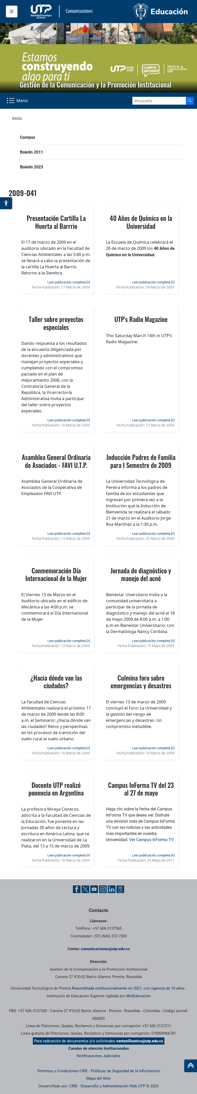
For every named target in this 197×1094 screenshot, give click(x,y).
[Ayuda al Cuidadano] (120, 889)
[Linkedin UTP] (111, 889)
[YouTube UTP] (94, 889)
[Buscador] (190, 101)
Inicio (17, 118)
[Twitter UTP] (85, 889)
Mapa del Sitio (98, 1078)
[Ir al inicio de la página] (190, 1066)
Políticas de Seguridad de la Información (125, 1071)
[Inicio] (190, 1065)
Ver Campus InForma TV (151, 839)
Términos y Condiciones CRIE (62, 1071)
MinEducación (138, 996)
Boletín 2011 (31, 152)
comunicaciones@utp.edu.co (105, 949)
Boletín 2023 (31, 167)
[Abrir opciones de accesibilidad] (6, 203)
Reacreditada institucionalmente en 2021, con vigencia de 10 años (128, 988)
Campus (27, 137)
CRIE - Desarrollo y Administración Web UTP (107, 1086)
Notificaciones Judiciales (98, 1056)
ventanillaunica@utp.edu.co (139, 1041)
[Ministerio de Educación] (145, 11)
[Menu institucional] (11, 11)
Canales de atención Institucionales (98, 1048)
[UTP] (42, 11)
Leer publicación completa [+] (68, 282)
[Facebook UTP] (77, 889)
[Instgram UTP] (103, 889)
